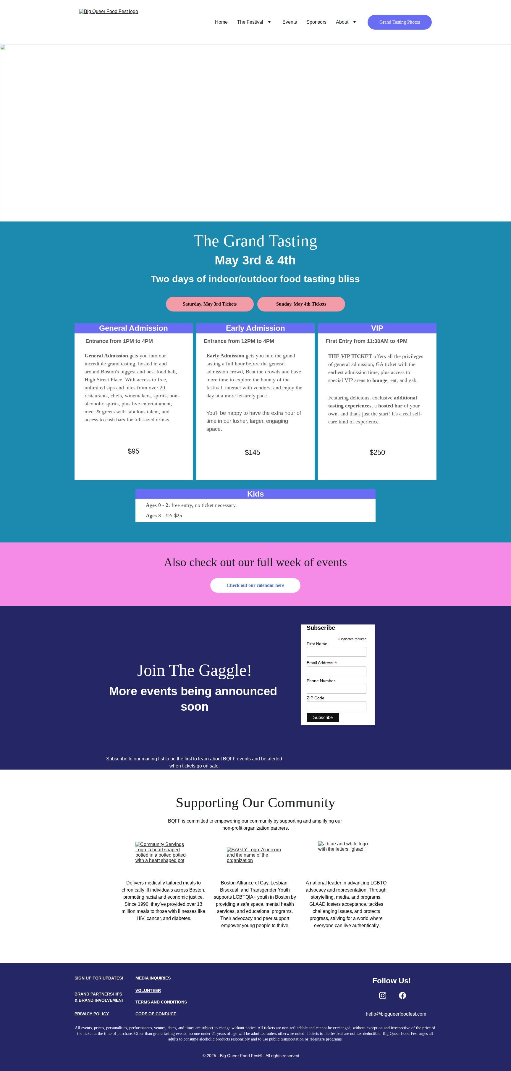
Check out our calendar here (255, 585)
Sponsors (316, 22)
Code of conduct (155, 1013)
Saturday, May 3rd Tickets (210, 303)
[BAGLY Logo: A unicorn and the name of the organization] (255, 856)
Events (289, 22)
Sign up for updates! (99, 978)
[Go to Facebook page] (402, 995)
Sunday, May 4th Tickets (301, 303)
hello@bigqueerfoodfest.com (396, 1014)
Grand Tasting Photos (399, 22)
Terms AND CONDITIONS (161, 1002)
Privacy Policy (92, 1013)
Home (221, 22)
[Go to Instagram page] (382, 995)
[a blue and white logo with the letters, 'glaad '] (347, 856)
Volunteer (148, 990)
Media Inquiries (153, 978)
